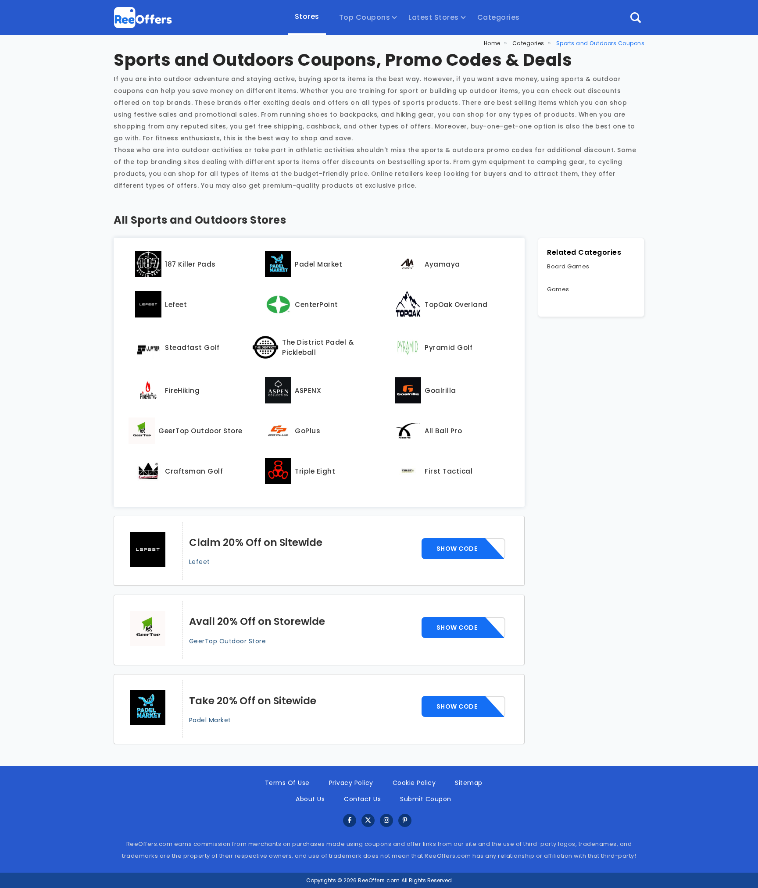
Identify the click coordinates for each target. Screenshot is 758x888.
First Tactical (448, 471)
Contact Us (362, 799)
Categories (498, 17)
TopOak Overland (456, 304)
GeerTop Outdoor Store (200, 430)
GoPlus (307, 430)
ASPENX (308, 390)
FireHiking (182, 390)
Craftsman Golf (194, 471)
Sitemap (469, 782)
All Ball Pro (443, 430)
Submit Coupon (425, 799)
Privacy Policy (351, 782)
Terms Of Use (287, 782)
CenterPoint (316, 304)
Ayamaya (442, 264)
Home (492, 43)
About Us (310, 799)
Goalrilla (440, 390)
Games (558, 289)
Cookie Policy (414, 782)
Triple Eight (315, 471)
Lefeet (176, 304)
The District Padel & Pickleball (318, 347)
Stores (307, 16)
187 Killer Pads (190, 264)
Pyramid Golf (448, 347)
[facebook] (349, 821)
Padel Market (318, 264)
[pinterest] (404, 821)
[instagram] (386, 821)
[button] (635, 17)
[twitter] (368, 821)
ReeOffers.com (379, 880)
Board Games (568, 266)
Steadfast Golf (192, 347)
